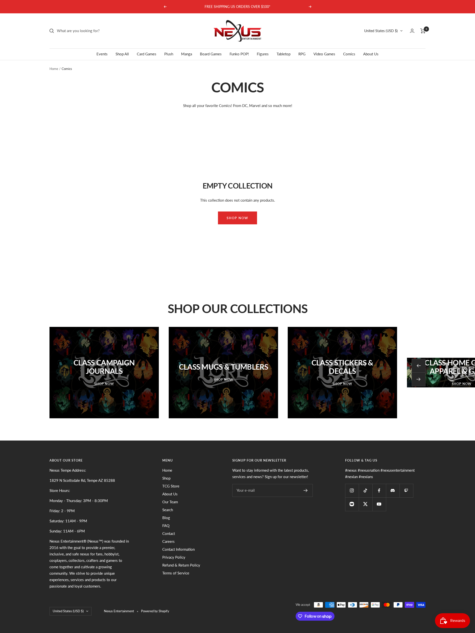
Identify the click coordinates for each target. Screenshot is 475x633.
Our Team (170, 502)
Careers (168, 541)
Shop (166, 478)
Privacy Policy (173, 557)
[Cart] (423, 30)
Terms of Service (175, 573)
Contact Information (178, 549)
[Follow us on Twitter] (365, 504)
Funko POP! (239, 54)
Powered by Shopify (155, 611)
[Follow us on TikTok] (365, 490)
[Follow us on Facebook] (379, 490)
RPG (302, 54)
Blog (166, 517)
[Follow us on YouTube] (379, 504)
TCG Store (170, 486)
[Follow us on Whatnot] (352, 504)
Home (53, 69)
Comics (349, 54)
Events (102, 54)
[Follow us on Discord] (393, 490)
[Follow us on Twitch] (406, 490)
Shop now (237, 218)
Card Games (146, 54)
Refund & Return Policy (181, 565)
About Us (371, 54)
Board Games (211, 54)
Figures (263, 54)
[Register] (306, 490)
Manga (186, 54)
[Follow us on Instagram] (352, 490)
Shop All (122, 54)
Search (167, 509)
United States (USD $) (381, 31)
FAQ (165, 525)
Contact (168, 533)
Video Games (324, 54)
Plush (168, 54)
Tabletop (283, 54)
